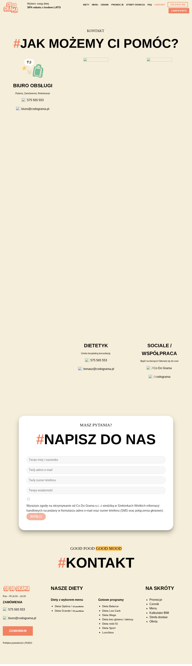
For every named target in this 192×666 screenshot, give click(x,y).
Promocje (117, 5)
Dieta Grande (63, 610)
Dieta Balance (110, 606)
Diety (86, 5)
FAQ (150, 5)
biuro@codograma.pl (35, 108)
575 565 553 (35, 100)
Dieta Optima (62, 606)
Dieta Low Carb (111, 610)
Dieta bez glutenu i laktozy (117, 619)
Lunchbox (108, 632)
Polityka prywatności (13, 643)
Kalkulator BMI (159, 612)
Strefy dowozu (135, 5)
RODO (28, 643)
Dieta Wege (109, 615)
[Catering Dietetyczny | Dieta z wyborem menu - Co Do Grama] (11, 7)
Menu (95, 5)
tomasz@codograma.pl (98, 368)
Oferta (153, 621)
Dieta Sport (108, 628)
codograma (162, 376)
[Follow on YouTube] (39, 14)
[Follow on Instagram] (34, 14)
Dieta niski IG (110, 623)
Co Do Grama (162, 368)
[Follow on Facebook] (29, 14)
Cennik (105, 5)
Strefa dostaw (158, 617)
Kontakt (160, 5)
